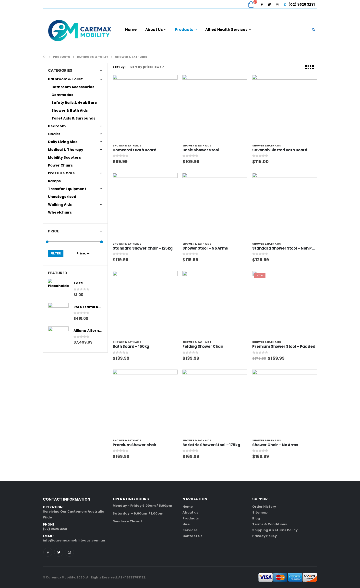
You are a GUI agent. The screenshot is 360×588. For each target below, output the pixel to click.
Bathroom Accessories (72, 86)
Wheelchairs (60, 212)
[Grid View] (306, 67)
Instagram (69, 552)
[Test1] (58, 289)
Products (184, 29)
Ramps (54, 181)
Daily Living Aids (62, 141)
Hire (186, 524)
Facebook (47, 552)
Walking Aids (60, 204)
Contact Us (192, 536)
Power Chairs (60, 165)
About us (190, 512)
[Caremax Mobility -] (79, 29)
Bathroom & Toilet (65, 79)
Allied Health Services (226, 29)
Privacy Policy (264, 536)
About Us (154, 29)
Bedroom (57, 126)
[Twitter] (269, 4)
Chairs (54, 134)
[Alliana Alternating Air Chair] (58, 336)
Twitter (58, 552)
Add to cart (169, 82)
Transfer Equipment (67, 188)
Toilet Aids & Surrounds (73, 118)
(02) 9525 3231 (301, 4)
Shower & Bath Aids (127, 145)
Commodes (62, 94)
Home (131, 29)
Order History (264, 506)
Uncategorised (62, 196)
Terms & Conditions (269, 524)
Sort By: (119, 67)
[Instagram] (277, 4)
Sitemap (260, 512)
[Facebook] (262, 4)
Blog (256, 518)
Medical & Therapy (65, 149)
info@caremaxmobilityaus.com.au (74, 540)
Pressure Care (61, 173)
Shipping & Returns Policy (275, 530)
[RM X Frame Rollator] (58, 313)
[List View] (312, 67)
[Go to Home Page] (44, 57)
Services (190, 530)
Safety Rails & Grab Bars (74, 102)
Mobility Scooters (64, 157)
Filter (55, 253)
